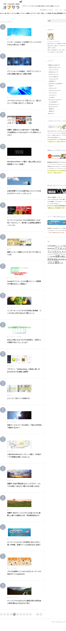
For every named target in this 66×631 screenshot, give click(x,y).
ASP (48, 245)
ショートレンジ (50, 253)
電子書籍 (61, 262)
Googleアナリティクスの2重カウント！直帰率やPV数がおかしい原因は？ (24, 282)
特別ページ (11, 248)
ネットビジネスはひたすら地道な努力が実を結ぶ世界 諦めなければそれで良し (24, 602)
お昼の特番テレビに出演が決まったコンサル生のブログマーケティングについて (24, 192)
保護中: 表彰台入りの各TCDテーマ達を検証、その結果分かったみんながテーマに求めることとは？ (24, 132)
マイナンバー (58, 254)
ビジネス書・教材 (12, 421)
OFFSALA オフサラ (60, 621)
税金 (56, 259)
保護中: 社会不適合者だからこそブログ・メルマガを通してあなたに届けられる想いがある (24, 485)
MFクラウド (58, 245)
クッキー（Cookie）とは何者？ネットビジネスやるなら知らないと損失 (24, 43)
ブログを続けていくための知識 (15, 336)
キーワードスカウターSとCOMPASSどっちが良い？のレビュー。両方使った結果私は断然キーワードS (24, 222)
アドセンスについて (53, 78)
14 (37, 614)
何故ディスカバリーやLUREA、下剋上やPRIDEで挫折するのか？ (24, 426)
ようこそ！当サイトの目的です (18, 398)
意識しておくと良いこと (13, 597)
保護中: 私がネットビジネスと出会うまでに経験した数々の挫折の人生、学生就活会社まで (23, 514)
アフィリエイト (12, 38)
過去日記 (50, 111)
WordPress (51, 248)
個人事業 (52, 256)
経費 (62, 259)
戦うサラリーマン (52, 106)
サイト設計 (51, 97)
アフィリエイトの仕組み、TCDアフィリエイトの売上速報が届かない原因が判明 (24, 72)
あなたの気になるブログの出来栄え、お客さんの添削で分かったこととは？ (24, 341)
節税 (59, 259)
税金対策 (50, 108)
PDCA (62, 245)
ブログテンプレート (13, 126)
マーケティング (12, 187)
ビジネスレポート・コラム (14, 97)
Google (50, 85)
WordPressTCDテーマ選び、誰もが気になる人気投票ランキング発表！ (24, 163)
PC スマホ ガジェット (53, 104)
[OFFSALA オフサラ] (30, 5)
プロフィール (58, 10)
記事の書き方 (51, 81)
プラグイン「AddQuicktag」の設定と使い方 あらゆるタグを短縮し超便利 (24, 370)
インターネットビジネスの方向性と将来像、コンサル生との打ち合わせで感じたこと (24, 312)
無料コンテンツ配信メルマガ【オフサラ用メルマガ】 (24, 253)
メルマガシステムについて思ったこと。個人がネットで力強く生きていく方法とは (24, 102)
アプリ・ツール (20, 538)
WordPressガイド (12, 365)
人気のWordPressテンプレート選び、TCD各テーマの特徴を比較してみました (24, 455)
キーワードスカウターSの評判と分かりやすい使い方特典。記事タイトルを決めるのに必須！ (24, 543)
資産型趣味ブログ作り (46, 10)
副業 (57, 256)
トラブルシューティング (13, 278)
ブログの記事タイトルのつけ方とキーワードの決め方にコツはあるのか (24, 573)
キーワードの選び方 (13, 538)
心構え (62, 256)
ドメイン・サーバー (53, 69)
